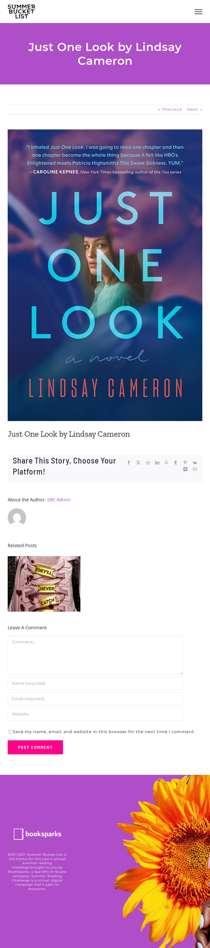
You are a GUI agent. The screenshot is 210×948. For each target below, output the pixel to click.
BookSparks (18, 872)
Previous (172, 109)
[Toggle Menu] (198, 11)
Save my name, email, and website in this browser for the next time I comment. (104, 731)
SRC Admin (59, 500)
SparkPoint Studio (50, 872)
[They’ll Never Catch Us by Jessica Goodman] (44, 584)
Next (192, 109)
